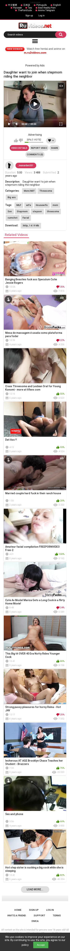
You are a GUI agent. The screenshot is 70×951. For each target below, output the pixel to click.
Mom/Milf (29, 191)
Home (17, 910)
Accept (41, 945)
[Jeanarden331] (9, 165)
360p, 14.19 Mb (31, 225)
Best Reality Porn (47, 7)
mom (55, 205)
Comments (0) (35, 154)
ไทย (30, 7)
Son (10, 211)
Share (54, 148)
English (57, 5)
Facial (26, 218)
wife (28, 205)
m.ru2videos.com (35, 52)
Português (41, 5)
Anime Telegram (46, 10)
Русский (17, 7)
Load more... (35, 889)
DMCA (35, 921)
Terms (57, 915)
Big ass (12, 197)
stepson (37, 211)
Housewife (42, 205)
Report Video (39, 148)
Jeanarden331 (25, 165)
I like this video (16, 140)
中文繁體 (12, 5)
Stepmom (22, 211)
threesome (53, 211)
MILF (18, 205)
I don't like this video (21, 140)
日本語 (26, 5)
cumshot (13, 218)
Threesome (45, 191)
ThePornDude (25, 10)
